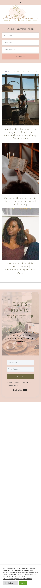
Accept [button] (23, 583)
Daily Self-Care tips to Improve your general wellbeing (20, 200)
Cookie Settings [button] (10, 583)
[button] (20, 2)
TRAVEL (34, 71)
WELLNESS (25, 71)
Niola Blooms (20, 13)
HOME (16, 71)
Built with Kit (20, 390)
